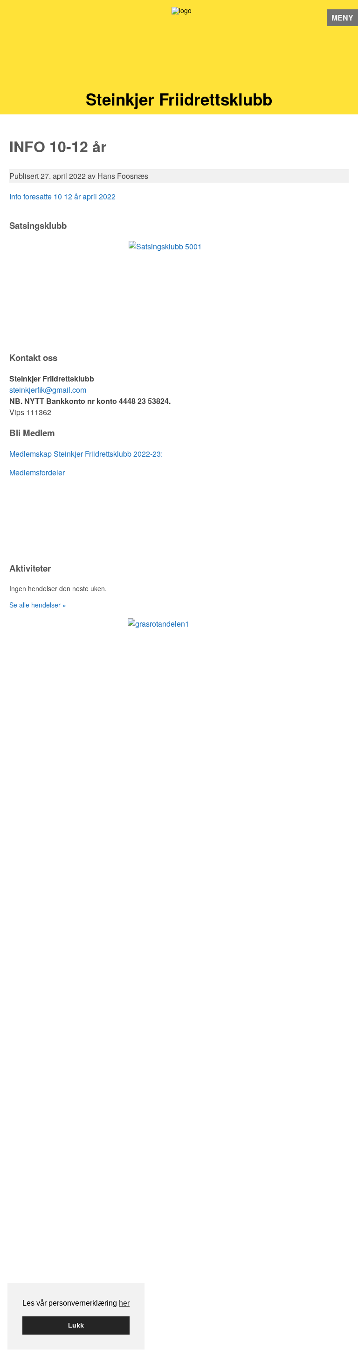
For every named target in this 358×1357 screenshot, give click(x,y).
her (124, 1303)
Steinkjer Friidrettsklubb (179, 99)
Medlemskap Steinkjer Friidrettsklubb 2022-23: (86, 453)
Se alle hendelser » (37, 604)
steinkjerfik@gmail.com (47, 389)
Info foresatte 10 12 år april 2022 (62, 196)
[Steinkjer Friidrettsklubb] (179, 49)
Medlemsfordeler (37, 472)
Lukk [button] (76, 1325)
